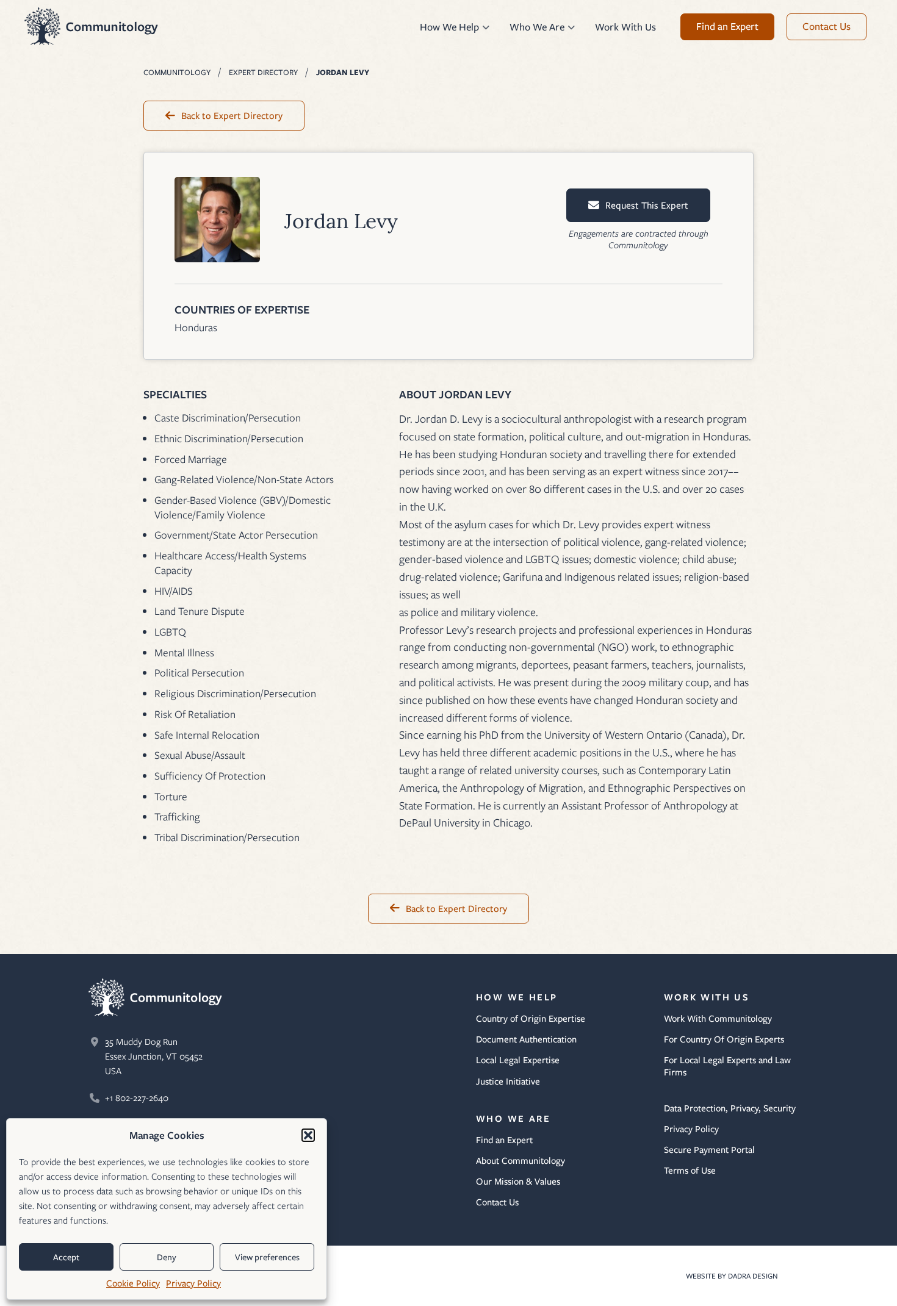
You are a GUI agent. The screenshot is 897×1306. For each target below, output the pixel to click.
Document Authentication (526, 1039)
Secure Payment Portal (709, 1150)
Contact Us (497, 1202)
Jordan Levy (342, 72)
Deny (166, 1256)
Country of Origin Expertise (530, 1018)
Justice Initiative (508, 1081)
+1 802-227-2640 (136, 1098)
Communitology (91, 26)
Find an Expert (504, 1140)
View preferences (267, 1256)
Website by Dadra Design (736, 1275)
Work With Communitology (718, 1018)
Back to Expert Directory (232, 116)
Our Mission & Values (518, 1181)
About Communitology (520, 1161)
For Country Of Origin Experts (724, 1039)
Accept (66, 1256)
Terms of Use (690, 1170)
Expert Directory (263, 72)
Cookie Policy (133, 1283)
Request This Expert (646, 205)
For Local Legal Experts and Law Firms (727, 1065)
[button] (308, 1135)
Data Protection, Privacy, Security (730, 1108)
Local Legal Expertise (518, 1060)
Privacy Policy (193, 1283)
